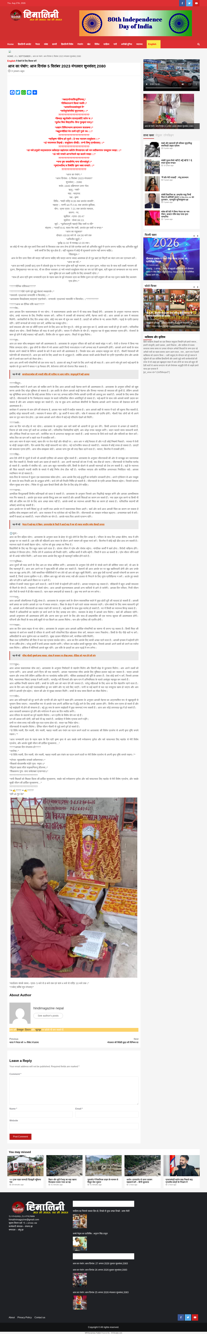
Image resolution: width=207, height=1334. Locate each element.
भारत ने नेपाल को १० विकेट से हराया (24, 1041)
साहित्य (106, 44)
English (152, 44)
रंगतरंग (80, 44)
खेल (88, 44)
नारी (115, 44)
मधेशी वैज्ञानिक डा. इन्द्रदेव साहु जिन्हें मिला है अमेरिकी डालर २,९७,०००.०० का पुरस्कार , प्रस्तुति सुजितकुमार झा (177, 197)
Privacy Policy (24, 1317)
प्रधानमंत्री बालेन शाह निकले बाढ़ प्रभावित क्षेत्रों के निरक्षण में (179, 1180)
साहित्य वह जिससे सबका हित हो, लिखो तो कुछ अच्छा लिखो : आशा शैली (101, 1211)
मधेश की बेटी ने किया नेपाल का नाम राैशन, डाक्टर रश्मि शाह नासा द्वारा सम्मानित (175, 214)
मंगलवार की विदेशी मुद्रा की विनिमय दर (122, 1041)
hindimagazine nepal (48, 1008)
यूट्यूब (38, 1029)
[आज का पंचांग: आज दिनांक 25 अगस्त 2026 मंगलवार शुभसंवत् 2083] (80, 1303)
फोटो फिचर (150, 285)
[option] (171, 111)
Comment (15, 1074)
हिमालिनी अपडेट (24, 44)
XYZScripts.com (116, 1333)
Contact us (39, 1317)
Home (10, 44)
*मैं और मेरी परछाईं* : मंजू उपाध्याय (174, 177)
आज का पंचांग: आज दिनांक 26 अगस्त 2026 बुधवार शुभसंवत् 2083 (100, 1270)
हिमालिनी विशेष (67, 44)
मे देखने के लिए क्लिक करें (21, 61)
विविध (97, 44)
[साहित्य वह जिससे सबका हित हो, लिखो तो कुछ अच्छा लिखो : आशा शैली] (80, 1221)
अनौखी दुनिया (126, 44)
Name (13, 1109)
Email (79, 1109)
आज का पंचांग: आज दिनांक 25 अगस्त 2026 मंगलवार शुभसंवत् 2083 (101, 1292)
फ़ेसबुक (20, 1029)
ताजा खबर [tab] (148, 135)
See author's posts (48, 1015)
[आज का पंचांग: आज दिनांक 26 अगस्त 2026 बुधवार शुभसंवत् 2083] (80, 1280)
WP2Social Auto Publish (93, 1333)
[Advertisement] (60, 1244)
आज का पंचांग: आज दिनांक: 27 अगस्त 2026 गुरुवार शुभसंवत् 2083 (100, 1263)
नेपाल (37, 44)
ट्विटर (28, 1029)
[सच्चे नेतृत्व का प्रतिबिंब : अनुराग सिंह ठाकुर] (80, 1244)
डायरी (54, 44)
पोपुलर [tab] (158, 135)
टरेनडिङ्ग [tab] (168, 135)
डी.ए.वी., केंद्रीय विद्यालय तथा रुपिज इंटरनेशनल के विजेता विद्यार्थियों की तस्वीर (169, 314)
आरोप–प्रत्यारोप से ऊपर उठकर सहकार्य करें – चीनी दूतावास (139, 1180)
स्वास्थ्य (139, 44)
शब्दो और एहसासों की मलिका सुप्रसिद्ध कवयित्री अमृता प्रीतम (176, 144)
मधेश (46, 44)
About (12, 1317)
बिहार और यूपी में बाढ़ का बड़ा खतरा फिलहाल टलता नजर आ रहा (62, 1180)
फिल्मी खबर (151, 234)
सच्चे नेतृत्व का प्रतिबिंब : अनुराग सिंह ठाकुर (90, 1233)
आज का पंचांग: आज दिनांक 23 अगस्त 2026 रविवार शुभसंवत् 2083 (169, 126)
